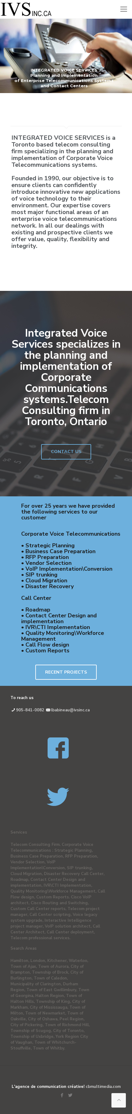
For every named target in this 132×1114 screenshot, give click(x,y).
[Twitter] (70, 1095)
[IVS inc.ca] (66, 9)
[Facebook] (62, 1095)
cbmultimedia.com (103, 1086)
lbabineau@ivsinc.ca (70, 710)
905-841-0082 (30, 710)
